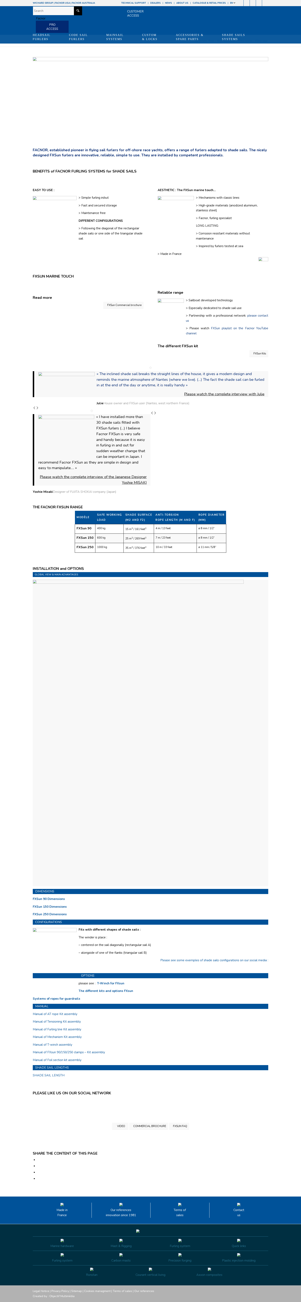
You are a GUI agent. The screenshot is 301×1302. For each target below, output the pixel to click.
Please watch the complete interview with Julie (224, 394)
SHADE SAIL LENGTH (48, 1075)
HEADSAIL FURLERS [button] (42, 37)
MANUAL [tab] (42, 1006)
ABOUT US (182, 2)
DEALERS (155, 2)
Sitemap (76, 1291)
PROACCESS (52, 27)
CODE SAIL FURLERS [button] (78, 37)
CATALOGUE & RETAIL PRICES (209, 2)
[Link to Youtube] (253, 3)
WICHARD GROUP (43, 2)
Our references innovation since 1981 (121, 1212)
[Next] (37, 408)
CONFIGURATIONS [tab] (48, 922)
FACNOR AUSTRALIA (83, 2)
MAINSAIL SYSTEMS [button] (115, 37)
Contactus (238, 1212)
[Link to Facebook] (240, 3)
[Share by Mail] (38, 1179)
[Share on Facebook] (38, 1160)
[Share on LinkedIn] (38, 1172)
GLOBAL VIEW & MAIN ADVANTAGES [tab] (56, 574)
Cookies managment (97, 1291)
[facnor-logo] (39, 18)
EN (232, 2)
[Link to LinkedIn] (265, 3)
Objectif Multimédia (62, 1296)
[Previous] (34, 408)
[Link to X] (259, 3)
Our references (144, 1291)
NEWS (168, 2)
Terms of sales (180, 1212)
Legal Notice (41, 1291)
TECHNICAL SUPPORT (133, 2)
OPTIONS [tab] (87, 976)
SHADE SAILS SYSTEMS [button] (233, 37)
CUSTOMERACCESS (135, 13)
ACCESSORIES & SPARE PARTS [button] (190, 37)
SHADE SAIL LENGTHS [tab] (52, 1068)
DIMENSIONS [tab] (44, 891)
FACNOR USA (62, 2)
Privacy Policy (60, 1291)
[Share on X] (38, 1166)
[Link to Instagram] (247, 3)
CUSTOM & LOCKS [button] (149, 37)
